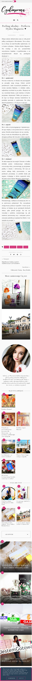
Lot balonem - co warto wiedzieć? (7, 455)
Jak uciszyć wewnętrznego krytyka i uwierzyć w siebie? (8, 476)
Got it (21, 678)
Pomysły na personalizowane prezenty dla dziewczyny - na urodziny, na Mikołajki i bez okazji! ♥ (8, 432)
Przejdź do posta (16, 306)
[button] (7, 19)
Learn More (11, 678)
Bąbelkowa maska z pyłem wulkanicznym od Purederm (11, 262)
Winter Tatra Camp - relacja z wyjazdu (23, 455)
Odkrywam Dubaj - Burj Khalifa (20, 270)
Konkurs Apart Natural (21, 428)
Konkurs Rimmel (7, 409)
